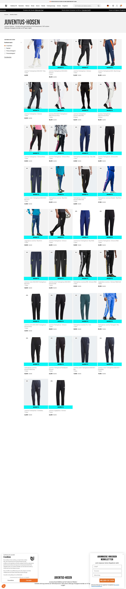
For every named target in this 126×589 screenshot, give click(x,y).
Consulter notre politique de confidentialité (12, 575)
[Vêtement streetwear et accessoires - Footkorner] (6, 6)
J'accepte (28, 580)
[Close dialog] (123, 554)
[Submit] (99, 6)
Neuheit (8, 48)
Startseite (6, 14)
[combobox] (87, 6)
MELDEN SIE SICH (107, 580)
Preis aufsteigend (10, 51)
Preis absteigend (10, 53)
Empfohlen (9, 45)
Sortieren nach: (8, 42)
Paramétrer (11, 580)
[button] (4, 586)
